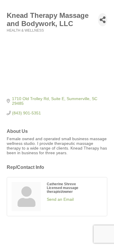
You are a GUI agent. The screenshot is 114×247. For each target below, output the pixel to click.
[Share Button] (102, 19)
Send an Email (60, 199)
